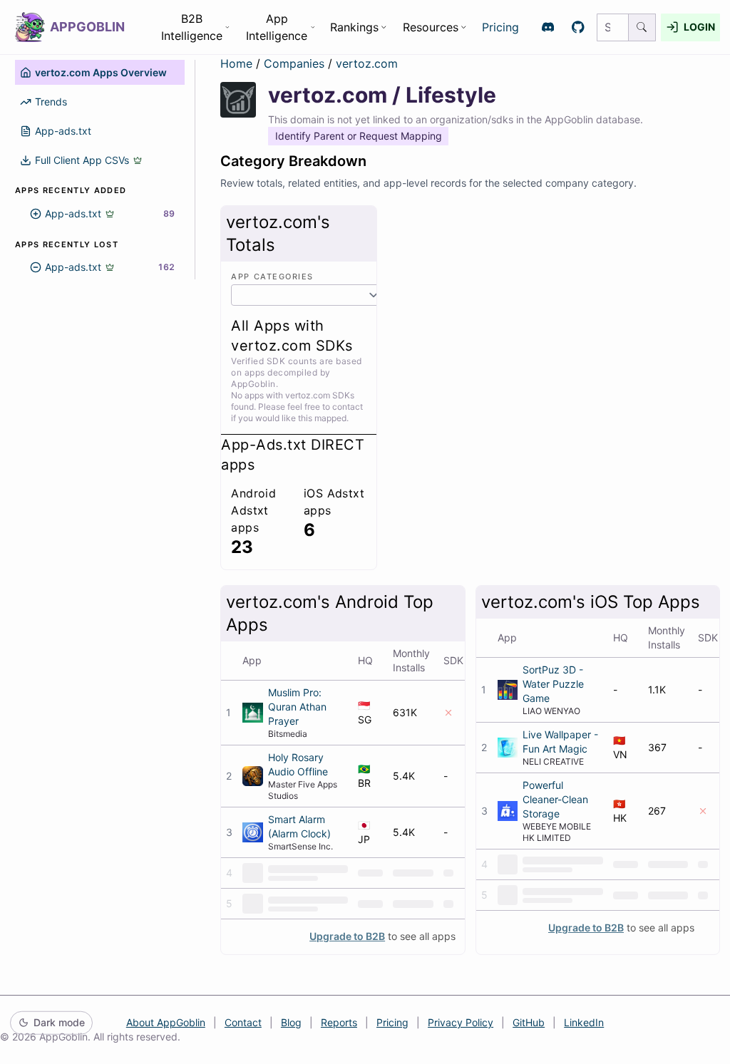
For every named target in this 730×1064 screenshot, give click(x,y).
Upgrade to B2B (347, 936)
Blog (291, 1022)
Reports (339, 1022)
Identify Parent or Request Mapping (358, 136)
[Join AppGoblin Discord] (548, 27)
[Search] (642, 27)
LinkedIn (584, 1022)
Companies (296, 63)
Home (236, 63)
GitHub (529, 1022)
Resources (430, 27)
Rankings (354, 27)
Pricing (500, 27)
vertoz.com (367, 63)
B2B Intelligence (191, 27)
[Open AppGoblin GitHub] (578, 27)
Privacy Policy (460, 1022)
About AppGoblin (165, 1022)
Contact (243, 1022)
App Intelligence (276, 27)
